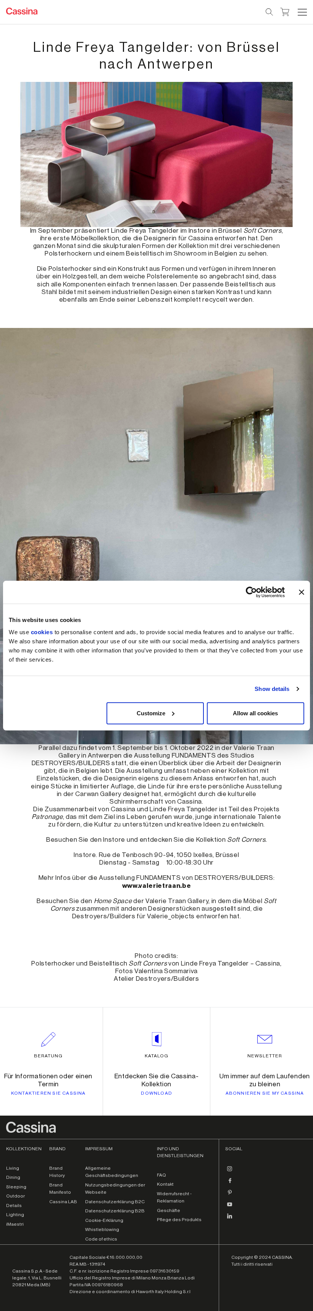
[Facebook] (229, 1183)
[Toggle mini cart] (284, 11)
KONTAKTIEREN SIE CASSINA (48, 1093)
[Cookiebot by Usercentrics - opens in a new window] (251, 592)
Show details (272, 689)
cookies (42, 631)
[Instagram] (229, 1172)
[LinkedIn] (229, 1219)
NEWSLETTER (264, 1056)
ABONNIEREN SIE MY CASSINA (265, 1093)
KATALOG (156, 1056)
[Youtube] (229, 1207)
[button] (301, 12)
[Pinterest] (229, 1195)
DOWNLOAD (156, 1093)
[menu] (302, 12)
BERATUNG (48, 1056)
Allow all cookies (255, 713)
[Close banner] (301, 592)
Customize (151, 713)
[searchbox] (269, 12)
